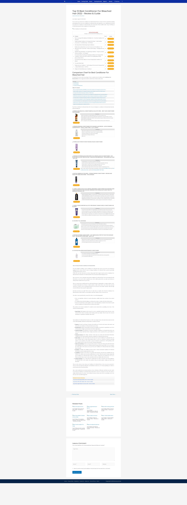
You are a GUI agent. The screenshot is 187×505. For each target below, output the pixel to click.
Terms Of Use (93, 481)
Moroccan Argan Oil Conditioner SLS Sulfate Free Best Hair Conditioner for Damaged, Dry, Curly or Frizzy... (89, 89)
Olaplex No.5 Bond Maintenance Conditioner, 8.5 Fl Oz (81, 104)
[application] (92, 1)
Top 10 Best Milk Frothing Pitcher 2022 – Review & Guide (107, 409)
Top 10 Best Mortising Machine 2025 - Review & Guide (83, 379)
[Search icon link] (122, 1)
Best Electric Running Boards (78, 85)
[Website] (108, 464)
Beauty (110, 1)
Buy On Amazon (110, 38)
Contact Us (82, 481)
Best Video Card (76, 82)
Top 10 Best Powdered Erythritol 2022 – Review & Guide (93, 427)
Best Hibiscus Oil (106, 168)
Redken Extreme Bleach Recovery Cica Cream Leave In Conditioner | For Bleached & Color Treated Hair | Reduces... (90, 94)
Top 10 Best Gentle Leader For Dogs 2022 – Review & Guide (78, 429)
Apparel (105, 1)
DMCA (98, 481)
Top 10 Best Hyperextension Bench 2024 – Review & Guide (92, 411)
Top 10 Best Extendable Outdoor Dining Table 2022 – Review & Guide (78, 420)
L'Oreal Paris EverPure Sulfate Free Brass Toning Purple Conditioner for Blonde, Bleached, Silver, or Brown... (89, 99)
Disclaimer (76, 481)
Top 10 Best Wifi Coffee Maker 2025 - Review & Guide (83, 381)
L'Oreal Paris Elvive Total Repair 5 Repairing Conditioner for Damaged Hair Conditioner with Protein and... (89, 97)
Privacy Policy (70, 481)
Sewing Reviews (98, 1)
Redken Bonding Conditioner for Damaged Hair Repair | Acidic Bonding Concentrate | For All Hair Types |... (89, 91)
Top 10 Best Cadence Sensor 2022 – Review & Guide (92, 418)
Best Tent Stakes (76, 84)
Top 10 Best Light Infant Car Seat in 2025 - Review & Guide (84, 383)
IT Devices (116, 1)
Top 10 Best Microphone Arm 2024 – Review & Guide (78, 409)
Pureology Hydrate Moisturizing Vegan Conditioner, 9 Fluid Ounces (83, 92)
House (90, 1)
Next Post (113, 394)
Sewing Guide (84, 1)
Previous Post (75, 394)
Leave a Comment (76, 15)
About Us (87, 481)
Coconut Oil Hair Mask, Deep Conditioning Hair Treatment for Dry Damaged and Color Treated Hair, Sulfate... (90, 100)
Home (79, 1)
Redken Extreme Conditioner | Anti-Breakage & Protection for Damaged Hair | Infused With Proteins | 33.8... (89, 102)
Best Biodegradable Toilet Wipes (98, 169)
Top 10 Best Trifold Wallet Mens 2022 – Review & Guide (107, 418)
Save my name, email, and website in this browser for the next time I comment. (92, 468)
